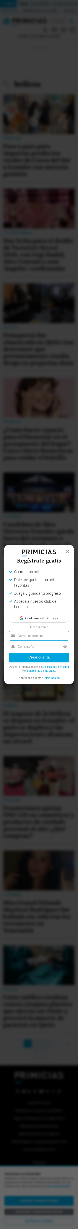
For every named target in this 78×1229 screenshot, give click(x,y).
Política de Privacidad (56, 666)
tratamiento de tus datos (41, 670)
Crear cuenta (39, 657)
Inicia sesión (52, 677)
